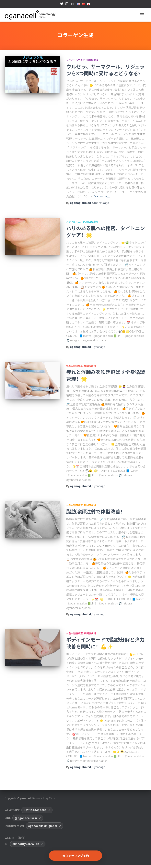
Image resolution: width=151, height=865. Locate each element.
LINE (72, 3)
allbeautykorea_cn (25, 844)
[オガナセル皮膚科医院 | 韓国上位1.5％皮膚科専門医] (31, 15)
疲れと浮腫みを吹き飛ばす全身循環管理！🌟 (105, 375)
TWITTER (61, 5)
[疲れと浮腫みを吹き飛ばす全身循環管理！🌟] (32, 380)
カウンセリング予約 (75, 856)
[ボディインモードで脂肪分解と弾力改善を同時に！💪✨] (32, 647)
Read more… (101, 196)
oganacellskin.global (42, 826)
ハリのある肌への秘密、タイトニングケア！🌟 (105, 231)
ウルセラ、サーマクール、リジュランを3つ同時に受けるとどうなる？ (105, 70)
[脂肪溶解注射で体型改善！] (32, 519)
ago (100, 203)
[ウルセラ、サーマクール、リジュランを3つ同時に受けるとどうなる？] (32, 74)
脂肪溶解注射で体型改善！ (95, 511)
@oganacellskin (26, 818)
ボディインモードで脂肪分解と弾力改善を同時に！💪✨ (105, 643)
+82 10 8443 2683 (35, 810)
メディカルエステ (75, 60)
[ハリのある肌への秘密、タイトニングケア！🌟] (32, 236)
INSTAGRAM (66, 5)
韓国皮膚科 (92, 60)
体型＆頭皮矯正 (74, 365)
